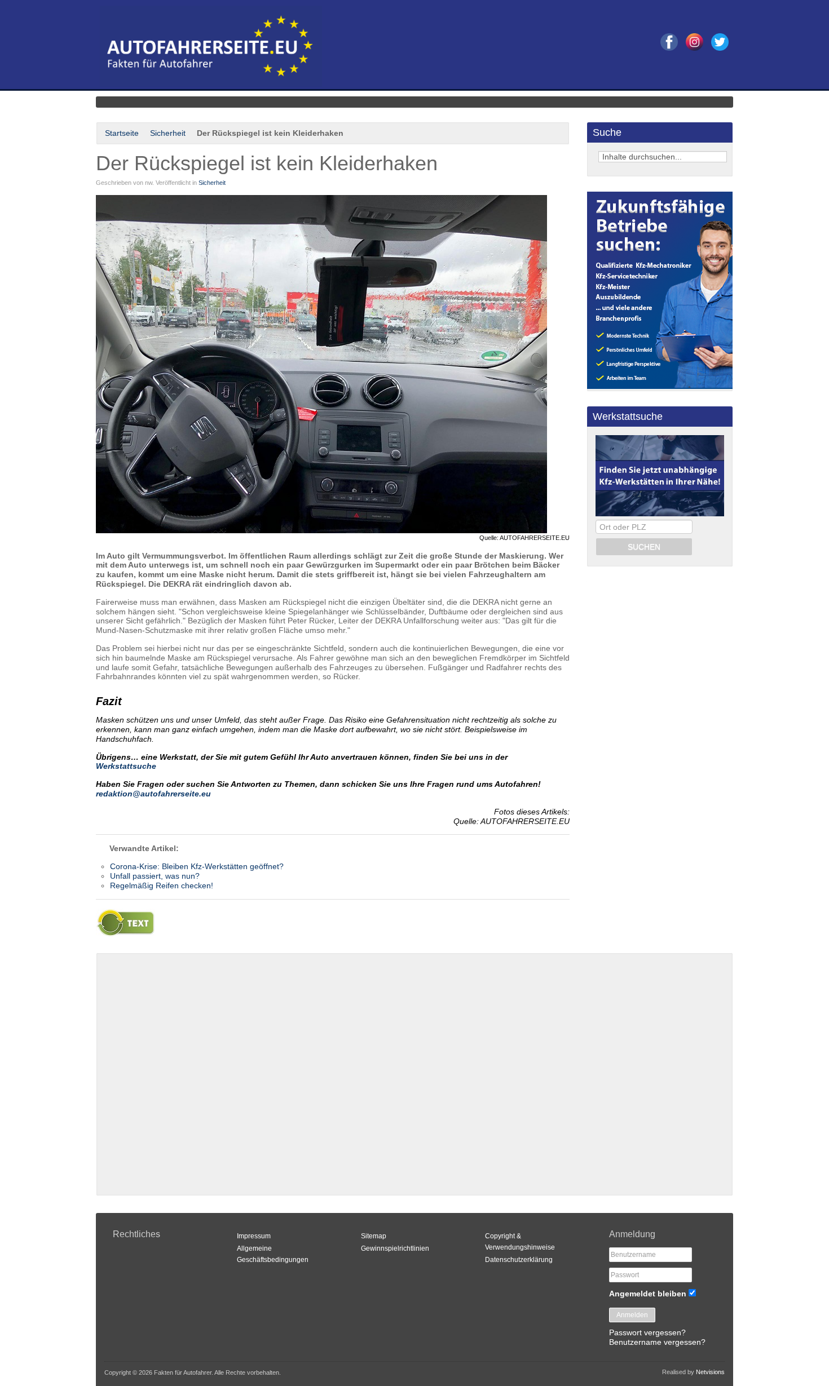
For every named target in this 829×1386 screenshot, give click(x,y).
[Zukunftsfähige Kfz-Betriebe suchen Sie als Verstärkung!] (660, 386)
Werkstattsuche (126, 766)
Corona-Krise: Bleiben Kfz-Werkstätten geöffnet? (197, 866)
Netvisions (710, 1372)
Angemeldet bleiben (647, 1293)
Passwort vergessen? (647, 1332)
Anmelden (632, 1315)
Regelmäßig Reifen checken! (161, 885)
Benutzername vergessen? (657, 1342)
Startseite (122, 133)
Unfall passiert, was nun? (155, 875)
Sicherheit (168, 133)
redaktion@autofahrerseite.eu (153, 793)
